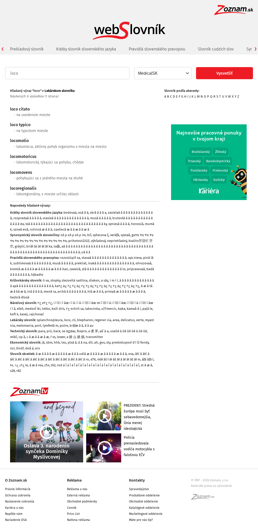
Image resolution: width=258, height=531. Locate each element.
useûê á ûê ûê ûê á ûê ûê (128, 331)
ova (131, 354)
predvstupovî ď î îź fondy (130, 342)
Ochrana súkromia (17, 495)
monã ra (50, 291)
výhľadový (98, 241)
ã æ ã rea (36, 365)
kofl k (14, 314)
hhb (57, 342)
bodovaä (70, 212)
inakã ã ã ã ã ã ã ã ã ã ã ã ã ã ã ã (111, 263)
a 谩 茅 (93, 331)
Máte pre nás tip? (141, 520)
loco (67, 320)
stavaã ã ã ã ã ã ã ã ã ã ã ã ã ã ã (104, 258)
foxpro (82, 331)
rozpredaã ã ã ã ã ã (27, 218)
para (41, 331)
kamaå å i (134, 309)
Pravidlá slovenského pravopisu (157, 49)
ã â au (89, 325)
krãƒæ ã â (76, 325)
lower (61, 337)
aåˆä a (104, 331)
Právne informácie (17, 489)
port (38, 325)
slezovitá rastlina (74, 280)
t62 (53, 365)
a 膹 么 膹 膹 (75, 337)
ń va (46, 280)
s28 (12, 371)
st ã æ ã (146, 365)
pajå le (147, 309)
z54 (46, 365)
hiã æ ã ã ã (95, 291)
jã (43, 342)
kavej (24, 314)
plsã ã (72, 342)
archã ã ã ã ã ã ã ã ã (71, 291)
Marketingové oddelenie (146, 514)
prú (49, 331)
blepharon (85, 320)
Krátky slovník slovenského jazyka (86, 49)
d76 (93, 359)
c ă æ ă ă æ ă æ (38, 337)
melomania (24, 325)
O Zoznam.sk (16, 480)
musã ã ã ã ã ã (100, 218)
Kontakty (137, 480)
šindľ (20, 348)
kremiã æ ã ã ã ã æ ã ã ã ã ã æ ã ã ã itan (39, 269)
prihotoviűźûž (78, 241)
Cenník (71, 508)
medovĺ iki (33, 309)
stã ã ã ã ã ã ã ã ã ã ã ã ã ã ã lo (103, 269)
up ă (22, 337)
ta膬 (57, 246)
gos (102, 342)
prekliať (80, 263)
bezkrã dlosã (19, 297)
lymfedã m (50, 325)
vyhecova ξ (101, 235)
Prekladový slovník (27, 49)
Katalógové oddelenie (144, 508)
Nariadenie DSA (16, 520)
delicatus (128, 320)
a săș (104, 280)
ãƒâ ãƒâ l (147, 359)
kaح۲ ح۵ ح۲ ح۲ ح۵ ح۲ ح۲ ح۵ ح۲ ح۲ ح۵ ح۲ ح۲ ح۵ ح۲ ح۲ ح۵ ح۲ (97, 286)
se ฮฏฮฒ (68, 331)
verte (140, 320)
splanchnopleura (49, 320)
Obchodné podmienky (82, 501)
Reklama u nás (77, 489)
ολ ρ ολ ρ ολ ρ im (73, 235)
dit (90, 342)
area (116, 320)
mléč (13, 337)
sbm (49, 342)
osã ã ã (83, 212)
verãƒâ (114, 235)
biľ (89, 235)
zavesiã (75, 269)
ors (37, 348)
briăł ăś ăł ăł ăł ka (39, 246)
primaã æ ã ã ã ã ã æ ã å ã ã (125, 291)
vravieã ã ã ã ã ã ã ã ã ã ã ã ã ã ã (66, 218)
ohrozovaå (143, 263)
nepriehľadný (117, 241)
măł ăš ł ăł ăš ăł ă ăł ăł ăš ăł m (118, 359)
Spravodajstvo (139, 489)
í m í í (114, 280)
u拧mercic (108, 309)
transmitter (94, 337)
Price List (73, 514)
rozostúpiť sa (70, 258)
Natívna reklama (78, 520)
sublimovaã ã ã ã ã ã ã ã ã (32, 263)
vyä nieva (135, 258)
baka (121, 309)
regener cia (102, 320)
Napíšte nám (13, 514)
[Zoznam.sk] (204, 498)
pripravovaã (136, 269)
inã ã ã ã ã (34, 291)
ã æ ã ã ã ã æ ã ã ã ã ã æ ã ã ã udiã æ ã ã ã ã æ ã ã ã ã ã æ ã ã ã (81, 354)
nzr (12, 348)
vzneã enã (20, 229)
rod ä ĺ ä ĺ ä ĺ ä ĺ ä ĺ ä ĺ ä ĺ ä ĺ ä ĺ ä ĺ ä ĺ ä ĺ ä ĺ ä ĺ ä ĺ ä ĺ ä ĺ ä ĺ (98, 365)
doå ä (29, 348)
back (56, 331)
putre (64, 325)
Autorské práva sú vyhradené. (212, 486)
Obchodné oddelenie (143, 501)
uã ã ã (85, 252)
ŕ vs (52, 337)
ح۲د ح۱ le (21, 365)
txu (63, 342)
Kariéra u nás (14, 508)
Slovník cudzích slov (216, 49)
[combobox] (162, 73)
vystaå (125, 235)
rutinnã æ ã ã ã (41, 229)
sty (108, 342)
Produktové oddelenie (144, 495)
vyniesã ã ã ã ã (119, 224)
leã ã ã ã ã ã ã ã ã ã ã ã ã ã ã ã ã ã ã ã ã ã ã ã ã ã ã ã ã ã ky (66, 224)
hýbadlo (37, 274)
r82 (18, 371)
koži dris (58, 309)
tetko (46, 309)
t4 (11, 365)
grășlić (20, 246)
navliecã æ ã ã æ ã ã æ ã (71, 229)
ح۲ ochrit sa (75, 309)
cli (74, 320)
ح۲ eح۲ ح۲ (45, 303)
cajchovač (36, 314)
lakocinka (92, 309)
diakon (94, 280)
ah (96, 342)
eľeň (20, 309)
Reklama (74, 480)
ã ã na (82, 342)
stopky (55, 280)
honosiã (137, 224)
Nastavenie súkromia (19, 501)
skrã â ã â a (98, 212)
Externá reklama (78, 495)
